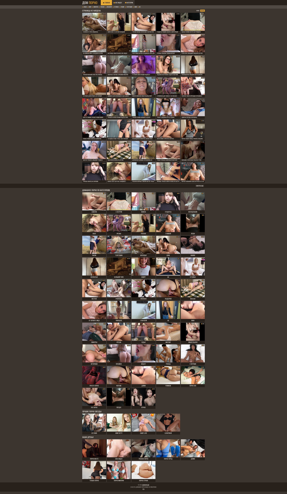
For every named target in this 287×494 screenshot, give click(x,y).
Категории (129, 2)
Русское (102, 7)
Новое (197, 11)
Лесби (85, 7)
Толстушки (129, 7)
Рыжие (122, 7)
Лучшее (202, 11)
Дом (89, 2)
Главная (107, 2)
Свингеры (95, 7)
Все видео (118, 2)
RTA (143, 489)
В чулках (116, 7)
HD (139, 7)
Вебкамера (109, 7)
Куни (89, 7)
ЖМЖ (135, 7)
